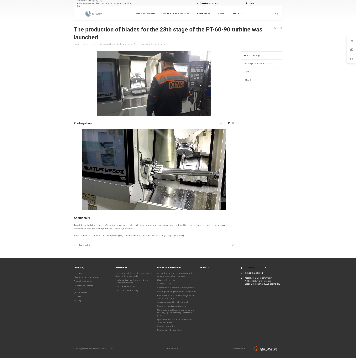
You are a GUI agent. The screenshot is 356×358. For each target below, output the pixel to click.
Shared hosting (252, 55)
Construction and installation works (173, 302)
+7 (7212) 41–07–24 (206, 3)
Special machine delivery (126, 290)
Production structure (83, 281)
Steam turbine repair (166, 280)
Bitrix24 (248, 71)
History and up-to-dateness (86, 277)
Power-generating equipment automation (176, 291)
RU (247, 3)
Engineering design (166, 326)
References (121, 267)
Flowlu (247, 79)
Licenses (77, 289)
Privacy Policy (172, 349)
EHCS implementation (125, 286)
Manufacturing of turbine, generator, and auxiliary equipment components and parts (175, 313)
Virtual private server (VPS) (257, 63)
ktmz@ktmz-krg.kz (254, 273)
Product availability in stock (169, 330)
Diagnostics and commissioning (171, 306)
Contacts (204, 267)
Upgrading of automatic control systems (175, 288)
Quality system (80, 293)
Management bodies (83, 285)
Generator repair (164, 284)
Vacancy (77, 300)
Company (79, 267)
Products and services (169, 267)
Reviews (77, 296)
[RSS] (275, 27)
